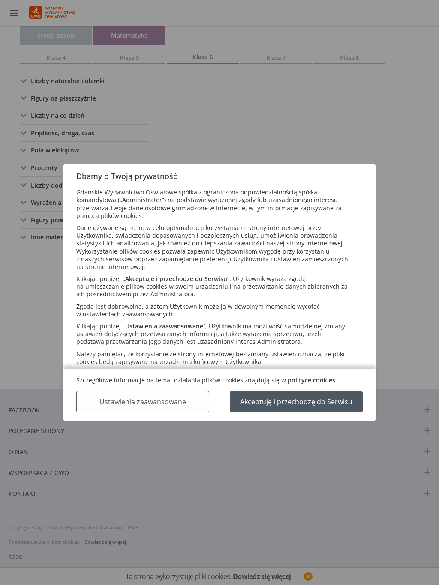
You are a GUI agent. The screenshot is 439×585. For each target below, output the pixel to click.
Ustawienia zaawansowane (142, 401)
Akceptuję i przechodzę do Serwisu (296, 401)
